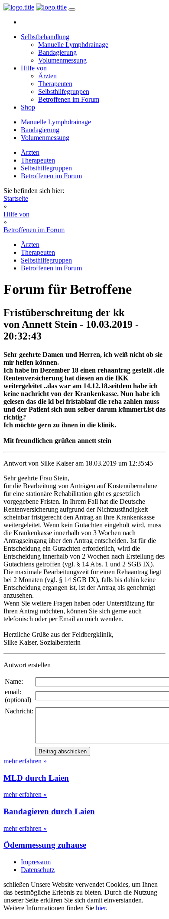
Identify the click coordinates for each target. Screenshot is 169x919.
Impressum (36, 862)
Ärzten (47, 76)
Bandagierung (57, 52)
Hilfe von (34, 68)
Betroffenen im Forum (68, 99)
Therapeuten (55, 83)
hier (101, 908)
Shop (28, 107)
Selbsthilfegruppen (63, 91)
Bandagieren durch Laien (49, 811)
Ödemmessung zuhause (44, 844)
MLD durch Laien (36, 777)
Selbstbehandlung (45, 36)
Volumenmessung (62, 60)
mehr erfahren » (25, 761)
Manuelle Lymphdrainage (73, 44)
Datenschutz (38, 869)
